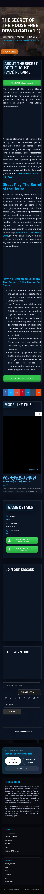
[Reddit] (38, 392)
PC (7, 485)
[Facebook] (5, 392)
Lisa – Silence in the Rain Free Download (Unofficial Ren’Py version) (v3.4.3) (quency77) (19, 479)
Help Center (9, 882)
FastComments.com (23, 731)
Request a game (30, 761)
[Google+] (17, 392)
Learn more (9, 820)
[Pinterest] (22, 392)
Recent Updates (10, 833)
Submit (12, 711)
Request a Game (11, 836)
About (7, 867)
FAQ (6, 878)
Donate (7, 844)
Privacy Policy (10, 864)
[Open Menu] (4, 3)
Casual (33, 470)
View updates (13, 761)
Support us (22, 769)
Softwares (8, 840)
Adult (29, 470)
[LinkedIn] (27, 392)
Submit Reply (27, 692)
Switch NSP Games (12, 851)
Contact (8, 874)
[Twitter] (11, 392)
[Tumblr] (33, 392)
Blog (6, 871)
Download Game (23, 82)
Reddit (7, 847)
